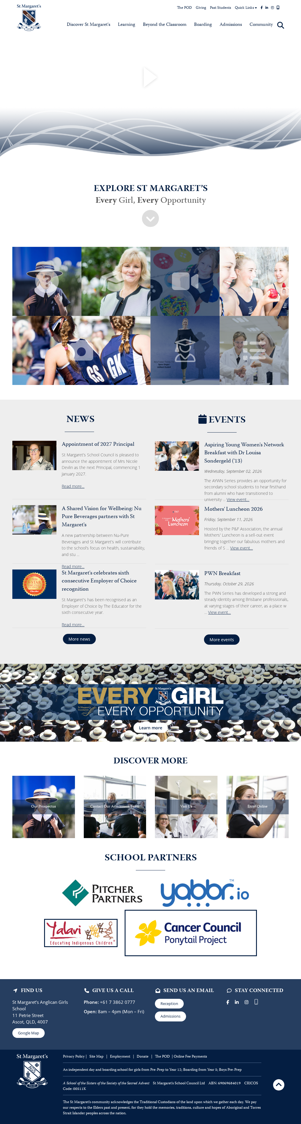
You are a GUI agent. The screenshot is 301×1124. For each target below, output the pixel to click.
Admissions (170, 1016)
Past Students (220, 8)
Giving (201, 8)
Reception (169, 1003)
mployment (121, 1057)
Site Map (96, 1057)
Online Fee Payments (190, 1057)
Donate (143, 1057)
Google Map (28, 1033)
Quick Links (245, 8)
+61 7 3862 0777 (117, 1002)
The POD (184, 8)
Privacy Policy (74, 1057)
